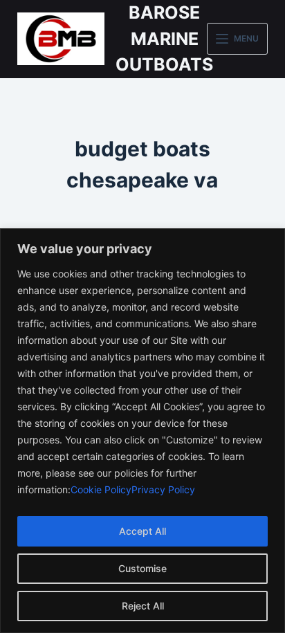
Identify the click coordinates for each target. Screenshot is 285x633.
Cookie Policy (101, 489)
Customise (142, 568)
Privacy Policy (163, 489)
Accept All (142, 531)
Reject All (143, 606)
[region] (142, 430)
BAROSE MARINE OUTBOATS (164, 38)
